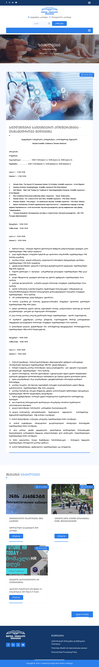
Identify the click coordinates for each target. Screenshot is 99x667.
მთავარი (43, 53)
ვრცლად (16, 536)
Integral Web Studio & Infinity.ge (61, 663)
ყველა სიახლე (82, 614)
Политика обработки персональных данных (69, 648)
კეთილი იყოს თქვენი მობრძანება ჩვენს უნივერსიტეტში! (71, 519)
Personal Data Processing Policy (64, 652)
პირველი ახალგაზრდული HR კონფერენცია (24, 581)
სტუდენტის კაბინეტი (39, 17)
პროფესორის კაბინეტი (61, 17)
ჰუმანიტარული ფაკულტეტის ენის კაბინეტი (26, 519)
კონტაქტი (59, 23)
